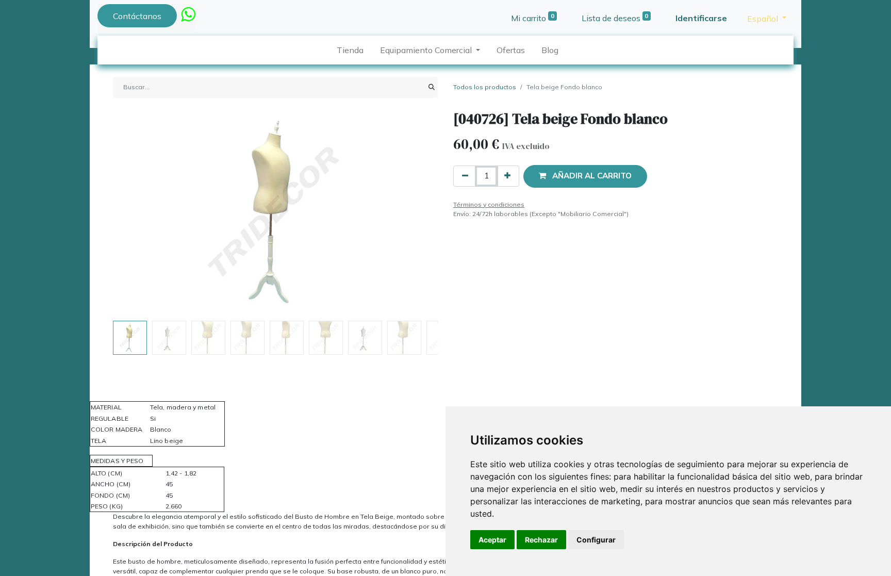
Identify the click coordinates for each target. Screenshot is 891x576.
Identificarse (701, 18)
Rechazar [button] (541, 539)
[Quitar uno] (465, 176)
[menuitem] (350, 50)
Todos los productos (484, 87)
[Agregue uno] (507, 176)
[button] (137, 213)
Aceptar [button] (492, 539)
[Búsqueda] (431, 87)
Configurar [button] (596, 539)
